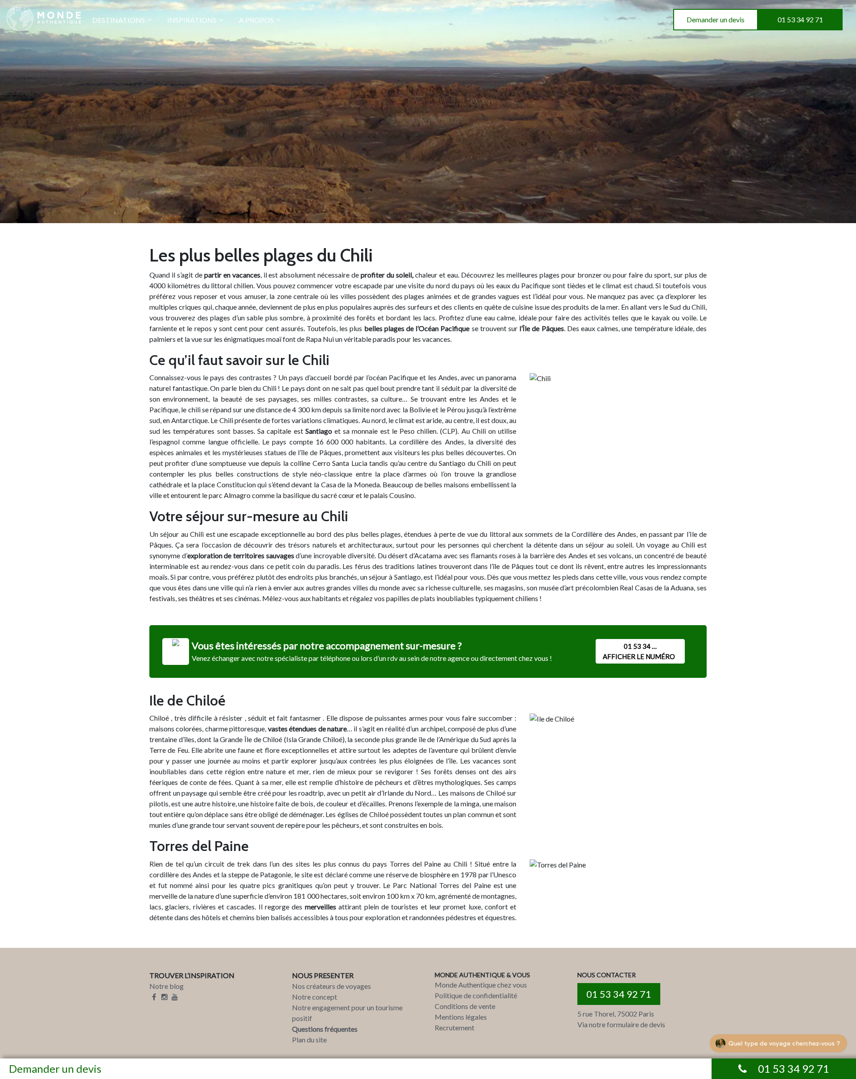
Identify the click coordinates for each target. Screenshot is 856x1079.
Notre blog (166, 986)
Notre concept (314, 996)
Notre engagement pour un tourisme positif (347, 1012)
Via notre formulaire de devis (621, 1024)
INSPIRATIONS (192, 20)
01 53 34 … (639, 651)
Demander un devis (716, 19)
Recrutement (454, 1027)
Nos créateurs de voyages (331, 986)
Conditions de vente (465, 1006)
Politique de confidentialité (476, 995)
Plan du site (309, 1039)
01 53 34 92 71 (800, 19)
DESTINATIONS (118, 20)
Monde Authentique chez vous (481, 984)
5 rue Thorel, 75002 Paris (615, 1013)
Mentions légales (461, 1017)
